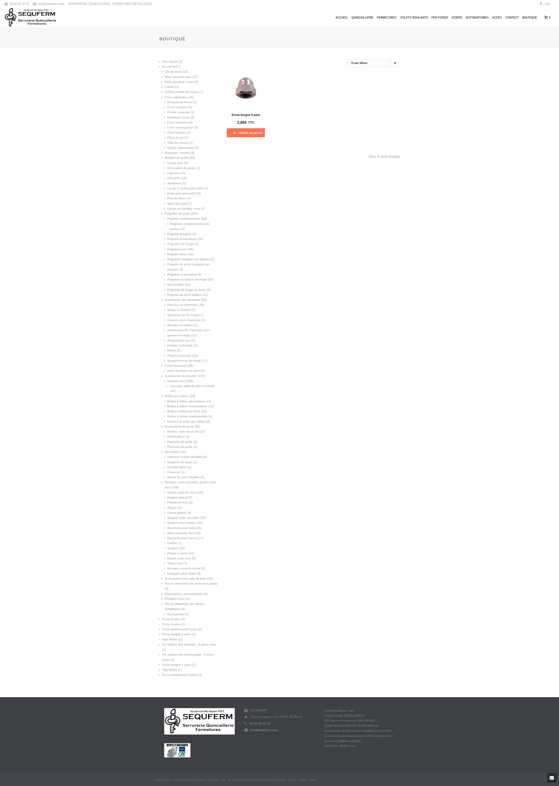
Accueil (341, 17)
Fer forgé (439, 17)
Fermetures (387, 17)
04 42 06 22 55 (19, 3)
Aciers (457, 17)
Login (546, 3)
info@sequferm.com (51, 3)
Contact (512, 17)
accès (497, 17)
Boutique (529, 17)
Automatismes (477, 17)
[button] (248, 132)
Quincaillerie (362, 17)
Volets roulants (414, 17)
